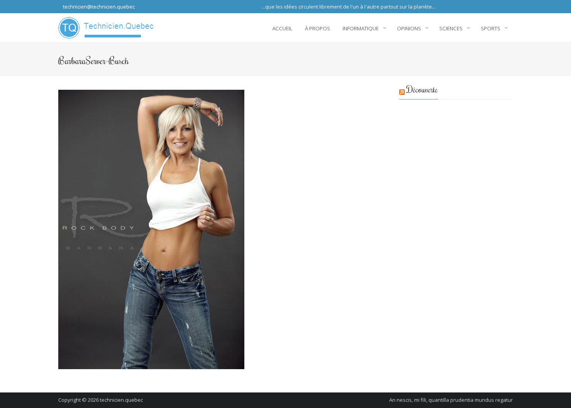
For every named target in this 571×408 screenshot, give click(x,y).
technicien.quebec (121, 399)
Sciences (451, 28)
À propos (317, 28)
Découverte (422, 89)
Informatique (361, 28)
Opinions (409, 28)
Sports (490, 28)
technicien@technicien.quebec (98, 6)
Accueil (282, 28)
